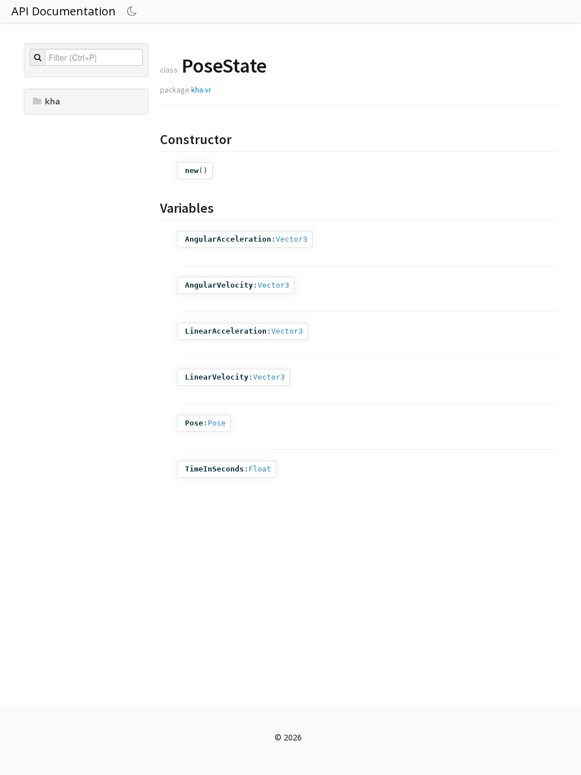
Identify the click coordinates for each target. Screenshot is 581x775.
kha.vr (201, 90)
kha (52, 101)
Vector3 (292, 239)
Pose (217, 423)
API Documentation (63, 11)
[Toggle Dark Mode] (133, 11)
